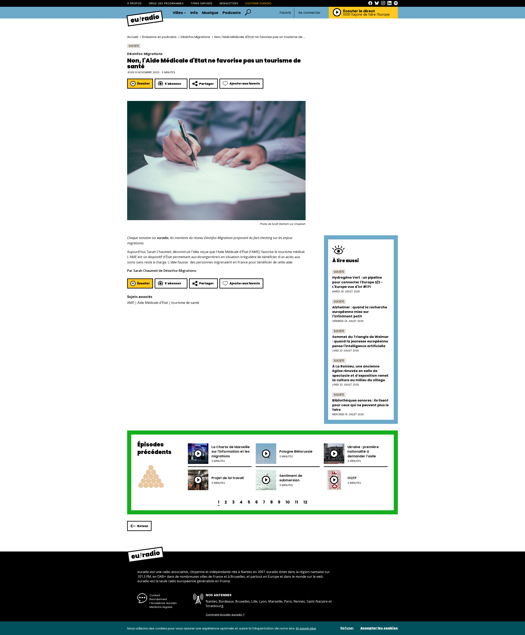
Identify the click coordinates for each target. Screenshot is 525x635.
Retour (142, 526)
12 (305, 502)
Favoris (285, 12)
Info (194, 13)
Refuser (347, 628)
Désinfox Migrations (195, 37)
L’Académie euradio (163, 603)
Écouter (143, 83)
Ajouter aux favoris (244, 83)
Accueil (132, 37)
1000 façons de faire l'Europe (366, 14)
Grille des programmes (166, 3)
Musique (210, 13)
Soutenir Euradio (258, 3)
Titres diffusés (201, 3)
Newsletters (229, 3)
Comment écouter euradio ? (225, 615)
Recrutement (158, 599)
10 (287, 502)
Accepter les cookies (379, 628)
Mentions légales (161, 607)
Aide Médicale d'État (152, 302)
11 (296, 502)
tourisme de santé (185, 302)
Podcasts (232, 13)
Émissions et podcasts (159, 37)
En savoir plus (306, 628)
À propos (134, 3)
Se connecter (309, 12)
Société (134, 46)
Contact (155, 595)
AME (130, 302)
